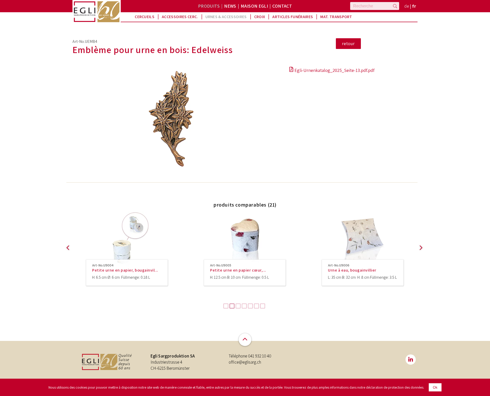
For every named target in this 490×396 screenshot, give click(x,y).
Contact (282, 6)
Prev (67, 258)
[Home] (84, 11)
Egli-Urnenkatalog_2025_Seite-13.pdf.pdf (334, 70)
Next (420, 258)
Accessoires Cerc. (180, 16)
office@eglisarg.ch (245, 362)
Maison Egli (254, 6)
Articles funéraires (292, 16)
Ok (435, 387)
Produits (209, 6)
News (230, 6)
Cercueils (144, 16)
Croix (259, 16)
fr (414, 6)
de (406, 6)
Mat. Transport (336, 16)
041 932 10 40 (259, 356)
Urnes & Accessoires (226, 16)
